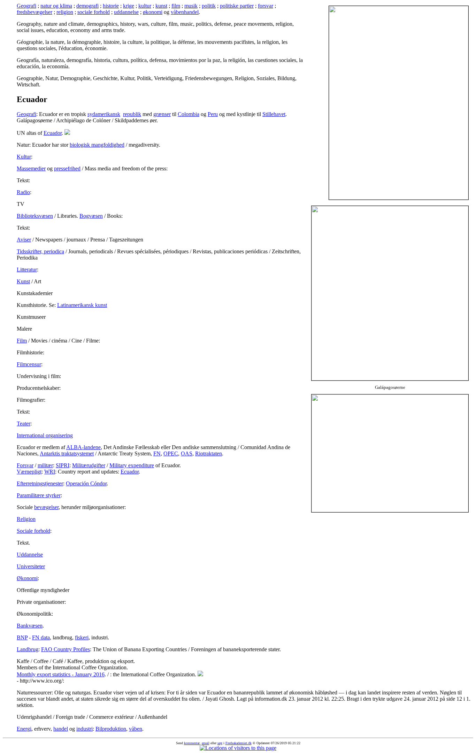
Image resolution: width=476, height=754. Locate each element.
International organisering (45, 435)
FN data (41, 637)
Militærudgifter (88, 465)
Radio (23, 192)
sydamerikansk (103, 114)
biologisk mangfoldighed (97, 145)
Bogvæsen (91, 216)
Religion (26, 519)
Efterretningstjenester (40, 483)
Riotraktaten (208, 453)
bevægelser (46, 507)
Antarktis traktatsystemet (67, 453)
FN (157, 453)
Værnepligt (29, 472)
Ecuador (53, 133)
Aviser (24, 240)
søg (219, 743)
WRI (49, 472)
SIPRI (62, 465)
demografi (87, 6)
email (205, 743)
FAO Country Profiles (65, 649)
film (175, 6)
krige (128, 6)
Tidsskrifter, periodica (40, 251)
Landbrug (27, 649)
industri (84, 729)
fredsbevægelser (34, 12)
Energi (24, 729)
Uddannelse (30, 554)
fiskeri (82, 637)
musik (191, 6)
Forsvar (25, 465)
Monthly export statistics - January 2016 (61, 674)
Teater (23, 423)
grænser (162, 114)
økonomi (152, 12)
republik (132, 114)
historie (111, 6)
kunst (161, 6)
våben (135, 729)
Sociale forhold (33, 531)
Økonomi (27, 578)
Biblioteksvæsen (35, 216)
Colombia (188, 114)
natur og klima (56, 6)
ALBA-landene (83, 447)
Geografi (26, 6)
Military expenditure (131, 465)
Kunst (23, 281)
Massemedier (31, 168)
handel (60, 729)
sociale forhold (93, 12)
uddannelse (126, 12)
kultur (144, 6)
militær (45, 465)
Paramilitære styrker (39, 495)
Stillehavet (273, 114)
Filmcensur (29, 364)
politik (209, 6)
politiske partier (237, 6)
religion (64, 12)
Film (22, 341)
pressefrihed (67, 168)
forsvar (265, 6)
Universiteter (31, 566)
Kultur (24, 157)
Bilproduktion (110, 729)
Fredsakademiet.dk (238, 743)
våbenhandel (185, 12)
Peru (213, 114)
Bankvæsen (30, 626)
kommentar (192, 743)
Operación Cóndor (86, 483)
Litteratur (27, 269)
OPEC (170, 453)
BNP (22, 637)
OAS (186, 453)
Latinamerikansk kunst (82, 305)
